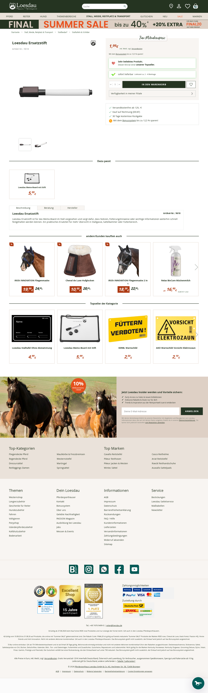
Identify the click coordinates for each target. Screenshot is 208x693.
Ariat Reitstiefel (159, 458)
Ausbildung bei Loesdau (68, 522)
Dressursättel (16, 463)
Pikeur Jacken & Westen (116, 463)
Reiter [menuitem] (26, 16)
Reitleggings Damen (19, 467)
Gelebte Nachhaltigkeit (68, 514)
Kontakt (60, 501)
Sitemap (108, 544)
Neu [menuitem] (165, 16)
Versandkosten (137, 49)
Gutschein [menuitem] (146, 16)
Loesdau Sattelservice (163, 501)
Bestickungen (158, 497)
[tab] (25, 145)
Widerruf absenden (114, 539)
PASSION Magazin (65, 518)
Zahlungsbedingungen (115, 535)
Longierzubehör (17, 501)
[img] (195, 7)
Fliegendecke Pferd (18, 454)
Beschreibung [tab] (23, 207)
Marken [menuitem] (197, 16)
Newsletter (157, 510)
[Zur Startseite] (23, 6)
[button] (196, 267)
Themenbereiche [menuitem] (66, 16)
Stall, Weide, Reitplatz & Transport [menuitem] (108, 16)
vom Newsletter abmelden (155, 423)
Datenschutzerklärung (187, 420)
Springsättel (63, 467)
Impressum (110, 501)
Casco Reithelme (160, 454)
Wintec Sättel (110, 467)
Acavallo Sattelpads (162, 467)
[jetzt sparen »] (104, 27)
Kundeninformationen (115, 522)
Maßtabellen (158, 505)
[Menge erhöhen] (119, 84)
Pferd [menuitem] (9, 16)
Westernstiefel (64, 458)
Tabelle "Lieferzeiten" (126, 661)
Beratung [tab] (49, 207)
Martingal (62, 463)
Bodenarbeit (15, 535)
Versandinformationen (115, 531)
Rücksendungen (112, 514)
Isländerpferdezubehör (21, 527)
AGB (106, 497)
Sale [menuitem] (180, 16)
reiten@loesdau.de (114, 625)
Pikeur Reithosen (112, 458)
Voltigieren (14, 518)
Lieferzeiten (110, 527)
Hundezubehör (16, 510)
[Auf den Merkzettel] (191, 84)
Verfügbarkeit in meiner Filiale (126, 93)
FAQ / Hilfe (109, 518)
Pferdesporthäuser (66, 497)
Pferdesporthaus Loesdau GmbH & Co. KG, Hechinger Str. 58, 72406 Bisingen (107, 666)
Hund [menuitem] (43, 16)
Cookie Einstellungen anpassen (140, 671)
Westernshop (16, 497)
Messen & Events (65, 531)
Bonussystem (121, 54)
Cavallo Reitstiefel (113, 454)
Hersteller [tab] (72, 207)
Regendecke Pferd (18, 458)
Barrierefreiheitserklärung (117, 510)
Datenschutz (110, 505)
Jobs (58, 527)
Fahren (12, 514)
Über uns (61, 510)
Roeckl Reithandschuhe (164, 463)
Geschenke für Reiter (19, 505)
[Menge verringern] (111, 84)
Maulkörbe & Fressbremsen (71, 454)
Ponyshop (14, 522)
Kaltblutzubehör (17, 531)
